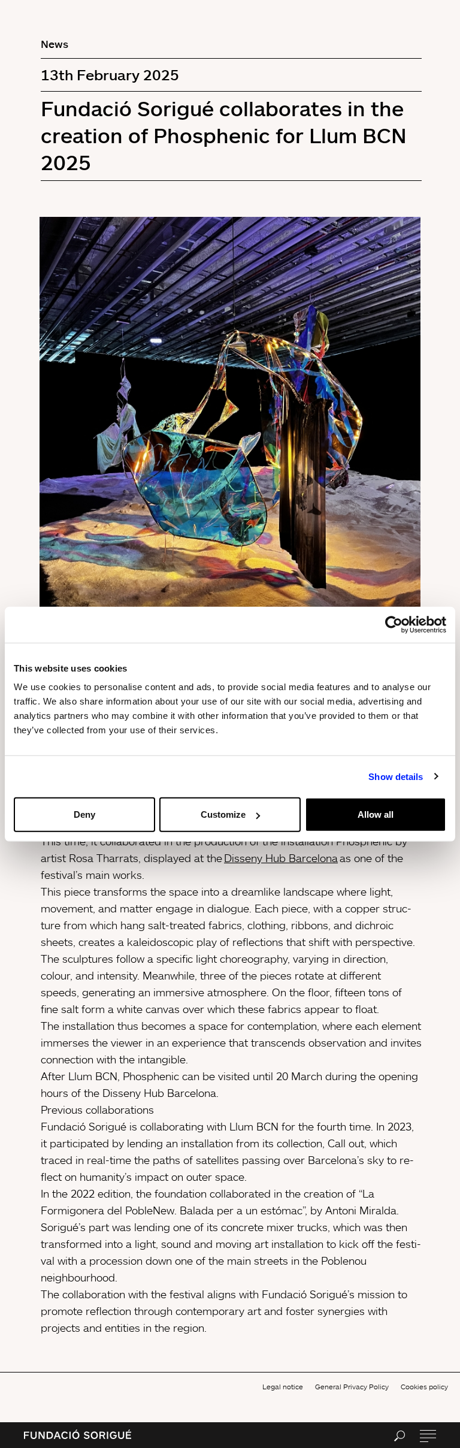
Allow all (376, 814)
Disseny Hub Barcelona (281, 857)
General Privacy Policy (352, 1386)
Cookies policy (424, 1386)
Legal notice (282, 1386)
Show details (395, 776)
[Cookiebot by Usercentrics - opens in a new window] (393, 624)
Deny (84, 814)
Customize (223, 814)
